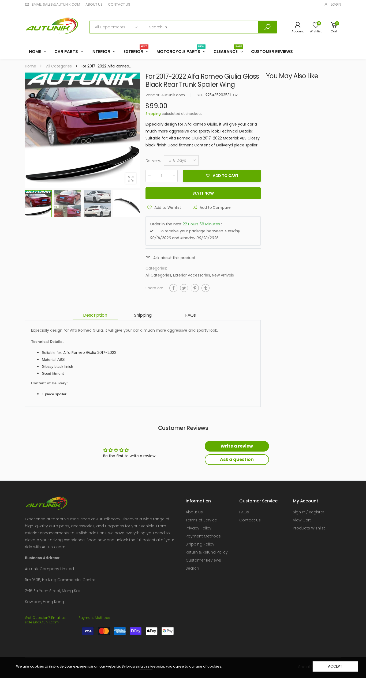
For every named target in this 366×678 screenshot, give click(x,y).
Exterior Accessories (191, 275)
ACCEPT (335, 666)
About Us (194, 512)
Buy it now (203, 193)
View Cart (302, 520)
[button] (133, 130)
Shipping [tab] (143, 315)
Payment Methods (203, 536)
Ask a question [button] (237, 459)
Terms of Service (201, 520)
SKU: (201, 95)
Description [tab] (95, 315)
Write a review (237, 446)
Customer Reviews (203, 560)
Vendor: (153, 95)
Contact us (119, 4)
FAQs (244, 512)
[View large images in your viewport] (130, 178)
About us (94, 4)
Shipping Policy (200, 544)
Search (192, 568)
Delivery (153, 160)
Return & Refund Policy (207, 552)
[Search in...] (267, 27)
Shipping (153, 113)
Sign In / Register (308, 512)
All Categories (158, 275)
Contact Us (250, 520)
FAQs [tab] (190, 315)
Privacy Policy (198, 528)
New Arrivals (223, 275)
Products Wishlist (309, 528)
